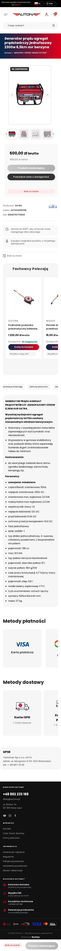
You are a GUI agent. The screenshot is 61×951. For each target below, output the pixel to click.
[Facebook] (15, 816)
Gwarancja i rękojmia (14, 852)
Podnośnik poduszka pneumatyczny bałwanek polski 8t (23, 328)
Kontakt (7, 828)
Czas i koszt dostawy (13, 833)
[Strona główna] (27, 15)
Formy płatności (11, 837)
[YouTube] (4, 816)
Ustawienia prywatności (15, 865)
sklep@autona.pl (11, 799)
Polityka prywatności (13, 861)
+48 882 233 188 (16, 794)
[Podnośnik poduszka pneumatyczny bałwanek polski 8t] (24, 298)
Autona (8, 53)
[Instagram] (10, 816)
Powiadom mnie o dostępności (31, 176)
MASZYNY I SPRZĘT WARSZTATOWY (30, 53)
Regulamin (8, 856)
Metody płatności (39, 386)
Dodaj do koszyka (23, 347)
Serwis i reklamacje (13, 870)
